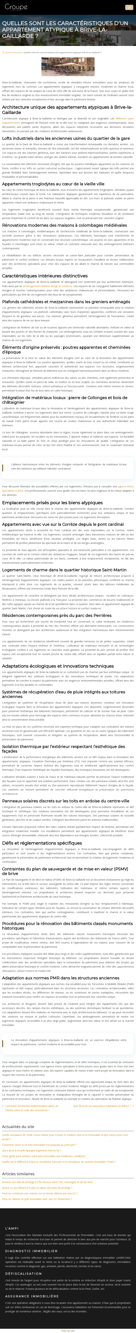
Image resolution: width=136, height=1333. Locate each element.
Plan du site (68, 1330)
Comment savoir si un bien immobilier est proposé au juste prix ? (39, 1144)
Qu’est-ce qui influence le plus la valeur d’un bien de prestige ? (37, 1187)
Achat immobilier (14, 52)
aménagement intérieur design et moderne (47, 286)
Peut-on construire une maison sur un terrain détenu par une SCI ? (40, 1193)
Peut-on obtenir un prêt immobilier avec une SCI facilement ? (37, 1199)
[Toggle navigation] (129, 7)
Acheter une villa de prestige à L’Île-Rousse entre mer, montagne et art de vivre (47, 1182)
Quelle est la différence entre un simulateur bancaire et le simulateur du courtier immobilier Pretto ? (59, 1161)
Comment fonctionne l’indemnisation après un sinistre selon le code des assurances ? (31, 1108)
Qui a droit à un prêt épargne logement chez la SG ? (31, 1150)
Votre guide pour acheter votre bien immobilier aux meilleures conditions (43, 1156)
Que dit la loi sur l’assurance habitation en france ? (102, 1106)
